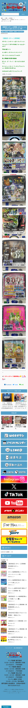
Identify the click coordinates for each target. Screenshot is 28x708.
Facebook (8, 384)
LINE (22, 384)
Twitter (16, 384)
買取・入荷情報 (5, 31)
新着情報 (11, 31)
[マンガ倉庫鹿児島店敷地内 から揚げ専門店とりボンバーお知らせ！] (4, 639)
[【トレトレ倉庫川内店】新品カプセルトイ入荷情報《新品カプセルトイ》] (4, 590)
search (23, 14)
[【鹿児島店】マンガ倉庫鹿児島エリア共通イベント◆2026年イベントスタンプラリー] (4, 598)
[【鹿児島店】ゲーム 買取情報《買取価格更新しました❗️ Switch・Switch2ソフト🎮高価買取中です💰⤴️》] (4, 606)
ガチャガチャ (20, 31)
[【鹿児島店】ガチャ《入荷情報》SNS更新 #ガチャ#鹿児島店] (4, 565)
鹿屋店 (15, 31)
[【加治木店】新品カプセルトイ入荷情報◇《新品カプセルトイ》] (4, 614)
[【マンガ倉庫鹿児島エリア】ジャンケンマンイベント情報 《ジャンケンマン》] (4, 574)
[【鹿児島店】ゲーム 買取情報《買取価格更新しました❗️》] (4, 631)
